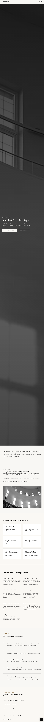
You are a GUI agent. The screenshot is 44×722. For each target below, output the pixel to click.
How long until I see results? (9, 704)
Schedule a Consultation (9, 230)
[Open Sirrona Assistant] (41, 719)
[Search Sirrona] (39, 2)
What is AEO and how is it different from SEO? (14, 700)
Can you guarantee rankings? (9, 712)
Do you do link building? (8, 708)
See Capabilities (24, 230)
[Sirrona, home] (5, 2)
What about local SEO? (8, 719)
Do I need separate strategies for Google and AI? (14, 715)
